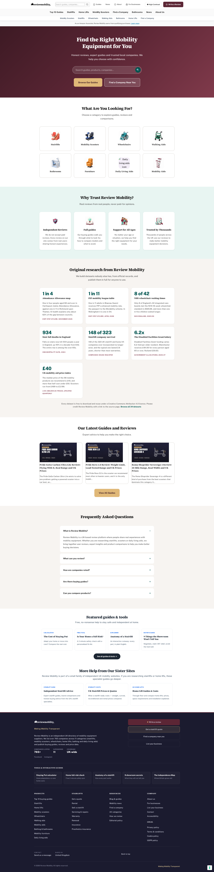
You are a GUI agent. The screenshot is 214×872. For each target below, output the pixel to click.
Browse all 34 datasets (131, 407)
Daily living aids (41, 838)
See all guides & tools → (107, 656)
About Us (159, 12)
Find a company (116, 808)
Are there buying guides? (75, 581)
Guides (98, 4)
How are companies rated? (76, 570)
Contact (150, 812)
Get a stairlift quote (154, 729)
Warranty (76, 816)
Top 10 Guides (56, 12)
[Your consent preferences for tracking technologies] (209, 867)
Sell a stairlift (78, 808)
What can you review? (74, 558)
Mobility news (115, 803)
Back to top (125, 854)
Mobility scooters (41, 812)
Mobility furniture (42, 833)
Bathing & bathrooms (43, 829)
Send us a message (42, 855)
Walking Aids (107, 18)
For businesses (153, 803)
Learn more (135, 23)
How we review (115, 816)
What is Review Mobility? (75, 531)
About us (151, 799)
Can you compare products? (77, 593)
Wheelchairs (93, 18)
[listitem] (55, 138)
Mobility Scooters (101, 12)
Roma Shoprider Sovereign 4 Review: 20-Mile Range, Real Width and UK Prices (152, 467)
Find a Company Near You (122, 82)
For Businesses (134, 4)
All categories (115, 812)
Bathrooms (137, 12)
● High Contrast (153, 4)
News (108, 4)
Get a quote (77, 799)
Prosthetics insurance (81, 829)
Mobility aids (39, 825)
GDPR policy (152, 840)
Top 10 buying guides (43, 799)
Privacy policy (153, 827)
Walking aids (39, 820)
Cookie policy (153, 836)
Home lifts (38, 808)
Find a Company (120, 12)
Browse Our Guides (88, 82)
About (119, 4)
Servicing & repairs (80, 812)
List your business (154, 744)
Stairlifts (71, 12)
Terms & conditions (155, 832)
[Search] (87, 4)
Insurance (76, 825)
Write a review (154, 722)
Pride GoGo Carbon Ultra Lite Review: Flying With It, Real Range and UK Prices (60, 467)
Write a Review (174, 4)
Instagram (48, 757)
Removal (75, 820)
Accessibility (152, 816)
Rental (75, 803)
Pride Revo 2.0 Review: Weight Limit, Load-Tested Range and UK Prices (105, 466)
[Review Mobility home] (44, 722)
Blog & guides (115, 799)
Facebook (38, 757)
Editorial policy (115, 820)
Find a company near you (153, 736)
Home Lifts (84, 12)
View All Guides (107, 493)
